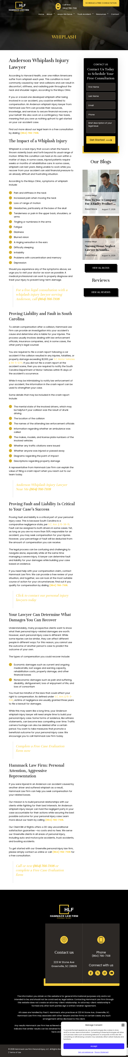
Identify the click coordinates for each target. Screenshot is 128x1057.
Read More (91, 209)
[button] (123, 1025)
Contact (115, 14)
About (49, 14)
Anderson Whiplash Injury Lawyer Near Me (41, 487)
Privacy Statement (101, 1052)
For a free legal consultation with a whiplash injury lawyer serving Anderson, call (41, 294)
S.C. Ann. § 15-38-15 (59, 524)
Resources (101, 14)
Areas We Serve (65, 14)
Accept (93, 1046)
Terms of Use (15, 1052)
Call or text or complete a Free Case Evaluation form (40, 870)
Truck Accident (84, 14)
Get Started (97, 140)
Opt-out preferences (85, 1052)
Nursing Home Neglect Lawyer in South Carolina (100, 248)
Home (41, 14)
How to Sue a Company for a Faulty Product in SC (100, 202)
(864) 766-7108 (101, 955)
